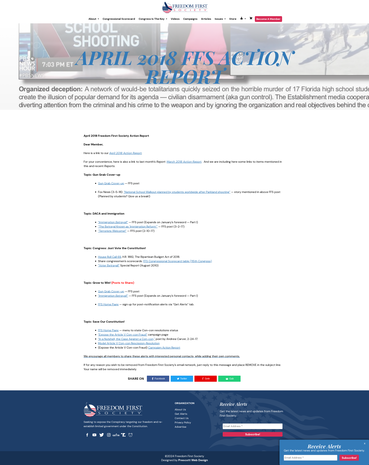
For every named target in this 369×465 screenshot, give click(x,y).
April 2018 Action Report (125, 153)
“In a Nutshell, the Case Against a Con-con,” (126, 339)
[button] (93, 19)
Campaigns (190, 19)
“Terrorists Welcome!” (112, 231)
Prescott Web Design (193, 460)
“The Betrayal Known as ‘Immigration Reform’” (128, 226)
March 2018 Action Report (184, 162)
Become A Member (268, 19)
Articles (206, 19)
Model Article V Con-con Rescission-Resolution (129, 343)
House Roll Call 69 (109, 257)
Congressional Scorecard (119, 19)
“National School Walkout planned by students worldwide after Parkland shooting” (177, 192)
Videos (175, 19)
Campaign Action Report (164, 347)
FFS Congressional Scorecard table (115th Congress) (177, 261)
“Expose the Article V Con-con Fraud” (122, 334)
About (92, 19)
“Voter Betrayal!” (108, 265)
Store (232, 19)
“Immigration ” (113, 222)
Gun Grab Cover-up (111, 183)
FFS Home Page (108, 304)
